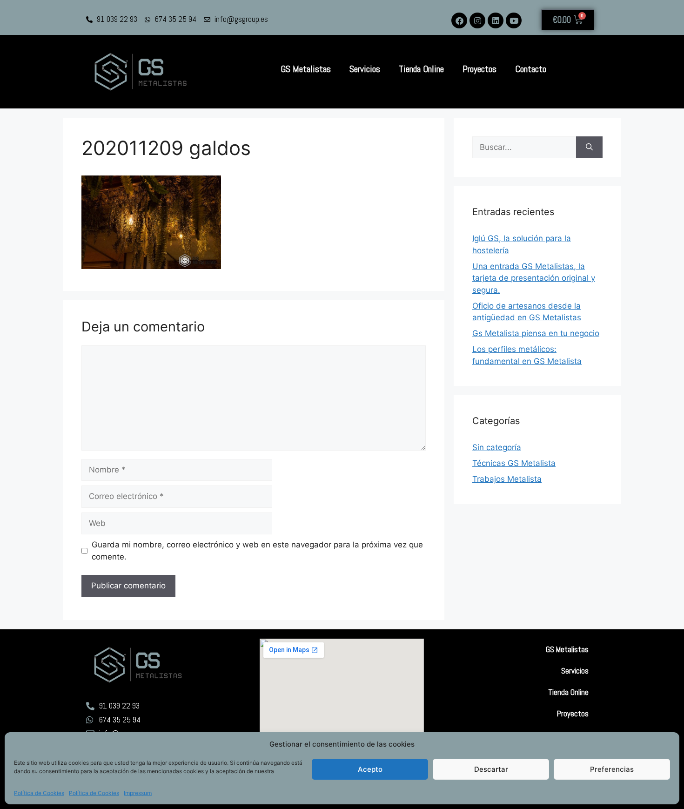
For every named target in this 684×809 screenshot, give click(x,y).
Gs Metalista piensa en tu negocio (535, 333)
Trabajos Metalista (507, 479)
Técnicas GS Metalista (514, 463)
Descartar (491, 769)
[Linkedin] (495, 20)
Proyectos (479, 69)
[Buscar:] (524, 147)
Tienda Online (421, 69)
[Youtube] (514, 20)
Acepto (370, 769)
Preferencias (612, 769)
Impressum (138, 792)
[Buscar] (589, 147)
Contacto (530, 69)
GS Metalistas (306, 69)
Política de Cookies (39, 792)
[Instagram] (477, 20)
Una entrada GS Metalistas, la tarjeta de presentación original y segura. (533, 278)
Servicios (364, 69)
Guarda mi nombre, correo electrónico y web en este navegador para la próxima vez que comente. (257, 550)
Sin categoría (496, 447)
